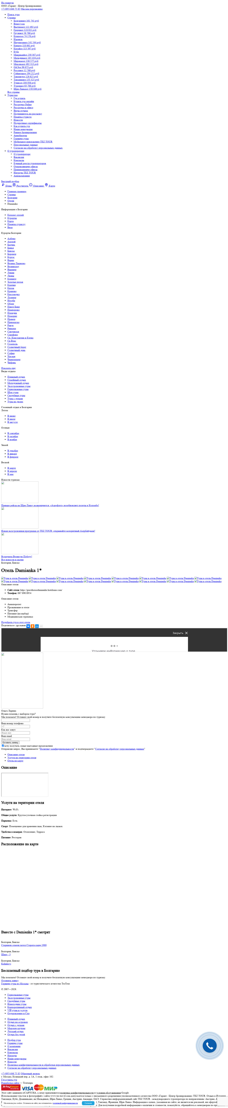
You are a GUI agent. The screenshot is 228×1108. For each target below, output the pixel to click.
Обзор (10, 303)
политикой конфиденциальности (65, 1103)
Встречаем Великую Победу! (16, 556)
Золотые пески (15, 281)
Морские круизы (16, 1028)
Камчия (11, 285)
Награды (12, 1055)
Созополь (12, 343)
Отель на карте (15, 760)
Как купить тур (22, 126)
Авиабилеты (20, 135)
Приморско (13, 322)
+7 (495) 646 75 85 (10, 8)
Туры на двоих (15, 401)
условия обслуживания (108, 1092)
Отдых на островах (17, 1022)
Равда (10, 325)
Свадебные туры (16, 395)
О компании (13, 1046)
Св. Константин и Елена (20, 337)
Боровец (11, 254)
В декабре (12, 450)
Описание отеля (16, 754)
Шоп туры (12, 392)
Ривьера (11, 328)
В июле (11, 418)
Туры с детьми (15, 398)
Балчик (11, 244)
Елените (11, 278)
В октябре (12, 436)
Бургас (11, 257)
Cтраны (11, 17)
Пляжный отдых (16, 376)
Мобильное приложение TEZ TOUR (33, 141)
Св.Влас (11, 340)
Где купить (19, 98)
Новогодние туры (16, 1004)
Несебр (11, 300)
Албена (11, 238)
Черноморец (13, 359)
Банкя (10, 247)
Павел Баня (13, 306)
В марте (11, 467)
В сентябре (13, 433)
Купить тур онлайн (24, 101)
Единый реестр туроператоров (30, 163)
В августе (12, 422)
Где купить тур (9, 1079)
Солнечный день (16, 350)
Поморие (12, 316)
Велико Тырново (16, 263)
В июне (11, 415)
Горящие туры (21, 138)
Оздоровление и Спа (18, 1013)
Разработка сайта (10, 1082)
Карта (10, 221)
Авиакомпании (22, 175)
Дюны (10, 275)
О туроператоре (15, 150)
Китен (10, 288)
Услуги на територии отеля (21, 757)
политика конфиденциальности (77, 1092)
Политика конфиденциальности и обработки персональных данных (43, 1064)
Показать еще (8, 368)
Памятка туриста (22, 116)
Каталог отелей (15, 214)
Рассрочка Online (23, 104)
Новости (18, 119)
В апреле (12, 471)
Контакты (19, 160)
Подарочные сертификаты (28, 123)
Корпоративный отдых (19, 1007)
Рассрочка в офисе (23, 107)
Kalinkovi (6, 963)
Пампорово (13, 309)
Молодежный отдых (18, 383)
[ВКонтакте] (28, 626)
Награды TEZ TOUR (25, 172)
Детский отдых (15, 1031)
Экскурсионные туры (18, 386)
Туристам (12, 95)
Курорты (12, 218)
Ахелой (11, 241)
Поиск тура (13, 14)
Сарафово (12, 334)
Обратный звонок (30, 1073)
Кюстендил (13, 294)
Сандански (13, 331)
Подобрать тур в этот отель (15, 622)
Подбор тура (14, 1040)
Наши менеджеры (23, 129)
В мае (10, 474)
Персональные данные (26, 144)
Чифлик (11, 362)
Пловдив (12, 312)
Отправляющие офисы (26, 166)
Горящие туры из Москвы (15, 983)
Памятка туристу (16, 224)
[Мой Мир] (37, 626)
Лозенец (11, 297)
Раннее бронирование (25, 132)
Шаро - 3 (6, 954)
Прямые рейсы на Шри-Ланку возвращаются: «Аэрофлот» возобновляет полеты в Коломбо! (50, 505)
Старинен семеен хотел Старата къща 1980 (24, 945)
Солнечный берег (16, 347)
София (10, 353)
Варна (10, 260)
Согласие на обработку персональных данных (38, 147)
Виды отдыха (21, 110)
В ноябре (12, 439)
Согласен (88, 1103)
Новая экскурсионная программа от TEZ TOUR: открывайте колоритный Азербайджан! (48, 530)
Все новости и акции (12, 559)
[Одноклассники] (32, 626)
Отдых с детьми (15, 1025)
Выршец (11, 269)
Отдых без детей (16, 1034)
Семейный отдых (16, 379)
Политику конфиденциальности (57, 748)
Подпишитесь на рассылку (28, 113)
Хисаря (11, 356)
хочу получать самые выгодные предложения (28, 745)
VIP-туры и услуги (17, 1010)
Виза (10, 227)
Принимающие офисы (25, 169)
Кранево (11, 291)
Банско (11, 250)
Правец (11, 319)
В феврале (12, 456)
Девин (10, 272)
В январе (12, 453)
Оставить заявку (10, 980)
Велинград (13, 266)
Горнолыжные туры (18, 389)
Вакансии (19, 157)
